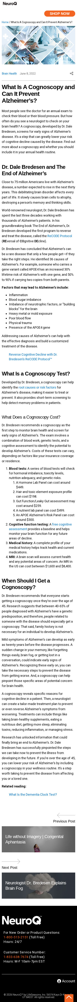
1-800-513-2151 (16, 937)
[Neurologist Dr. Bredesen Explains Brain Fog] (11, 863)
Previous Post (64, 821)
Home (5, 22)
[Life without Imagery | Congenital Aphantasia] (66, 817)
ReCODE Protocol (59, 236)
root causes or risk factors (37, 387)
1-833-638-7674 (16, 957)
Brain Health (9, 73)
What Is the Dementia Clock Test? (33, 794)
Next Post (9, 868)
